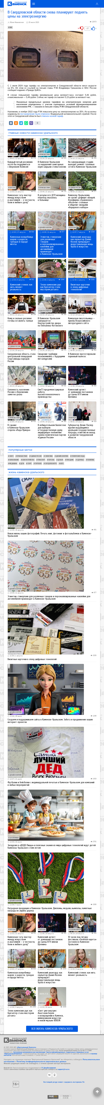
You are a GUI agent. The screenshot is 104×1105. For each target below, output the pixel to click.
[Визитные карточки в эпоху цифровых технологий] (82, 268)
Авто (62, 463)
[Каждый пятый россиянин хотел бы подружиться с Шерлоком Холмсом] (22, 148)
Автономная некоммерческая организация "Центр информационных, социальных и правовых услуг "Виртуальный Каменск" (46, 1053)
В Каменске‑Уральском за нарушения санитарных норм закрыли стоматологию (52, 164)
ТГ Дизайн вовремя (48, 1068)
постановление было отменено (35, 114)
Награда (73, 418)
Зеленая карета (75, 929)
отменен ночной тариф (52, 116)
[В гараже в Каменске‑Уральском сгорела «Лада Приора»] (22, 411)
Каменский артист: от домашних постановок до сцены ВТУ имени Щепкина (80, 393)
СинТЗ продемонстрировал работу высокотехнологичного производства (51, 393)
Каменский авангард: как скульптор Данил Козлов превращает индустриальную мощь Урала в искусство (82, 242)
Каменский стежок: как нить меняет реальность (21, 287)
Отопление (73, 154)
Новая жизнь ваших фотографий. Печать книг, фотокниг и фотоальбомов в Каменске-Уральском (50, 534)
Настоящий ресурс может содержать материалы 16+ (64, 1082)
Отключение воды (78, 456)
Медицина (13, 463)
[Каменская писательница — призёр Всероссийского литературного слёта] (82, 304)
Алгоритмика (14, 838)
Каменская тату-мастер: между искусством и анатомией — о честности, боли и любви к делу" (21, 199)
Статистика (13, 154)
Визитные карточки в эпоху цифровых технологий (80, 287)
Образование (14, 460)
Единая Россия (75, 188)
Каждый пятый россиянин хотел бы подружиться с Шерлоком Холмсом (20, 164)
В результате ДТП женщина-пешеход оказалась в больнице (52, 197)
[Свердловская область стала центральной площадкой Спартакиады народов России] (22, 339)
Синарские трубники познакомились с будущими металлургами (51, 356)
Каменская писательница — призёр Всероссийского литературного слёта (81, 321)
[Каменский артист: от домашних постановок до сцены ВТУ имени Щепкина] (82, 375)
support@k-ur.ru (63, 1069)
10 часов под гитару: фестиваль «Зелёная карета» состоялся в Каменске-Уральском (82, 941)
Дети (22, 463)
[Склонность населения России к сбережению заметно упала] (22, 375)
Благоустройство (46, 311)
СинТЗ (42, 346)
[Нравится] (93, 28)
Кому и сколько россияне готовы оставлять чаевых (20, 319)
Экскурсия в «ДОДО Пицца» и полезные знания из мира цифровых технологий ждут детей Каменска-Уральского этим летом (52, 846)
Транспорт (41, 460)
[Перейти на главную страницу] (17, 4)
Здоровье (80, 460)
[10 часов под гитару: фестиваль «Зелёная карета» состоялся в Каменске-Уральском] (82, 923)
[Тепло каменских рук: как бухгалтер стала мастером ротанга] (52, 268)
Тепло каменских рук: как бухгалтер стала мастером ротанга (50, 287)
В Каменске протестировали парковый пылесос (82, 355)
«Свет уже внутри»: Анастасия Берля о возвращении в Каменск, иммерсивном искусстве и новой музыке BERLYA (50, 1015)
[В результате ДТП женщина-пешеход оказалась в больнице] (52, 181)
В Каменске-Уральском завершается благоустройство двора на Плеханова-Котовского (50, 322)
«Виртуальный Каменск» (26, 1047)
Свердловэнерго (51, 463)
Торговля (38, 463)
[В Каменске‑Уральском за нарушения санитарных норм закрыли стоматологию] (52, 148)
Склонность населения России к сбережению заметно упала (18, 392)
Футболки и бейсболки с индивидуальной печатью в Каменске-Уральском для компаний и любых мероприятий (51, 783)
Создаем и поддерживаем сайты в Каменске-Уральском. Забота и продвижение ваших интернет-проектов (50, 720)
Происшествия (45, 154)
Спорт (29, 463)
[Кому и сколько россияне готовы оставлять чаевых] (22, 304)
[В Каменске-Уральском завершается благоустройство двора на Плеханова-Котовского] (52, 304)
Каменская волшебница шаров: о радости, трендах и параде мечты (21, 241)
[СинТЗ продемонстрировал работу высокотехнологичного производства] (52, 375)
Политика (90, 460)
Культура (73, 311)
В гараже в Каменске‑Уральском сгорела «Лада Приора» (19, 427)
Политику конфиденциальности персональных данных (41, 1061)
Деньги (12, 311)
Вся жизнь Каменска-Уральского (52, 1028)
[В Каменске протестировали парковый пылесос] (82, 339)
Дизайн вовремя (46, 227)
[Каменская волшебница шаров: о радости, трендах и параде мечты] (22, 221)
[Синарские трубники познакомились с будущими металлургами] (52, 339)
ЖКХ (11, 27)
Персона (12, 188)
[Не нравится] (82, 28)
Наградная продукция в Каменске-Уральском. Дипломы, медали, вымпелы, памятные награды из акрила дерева (50, 909)
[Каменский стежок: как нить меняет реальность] (22, 268)
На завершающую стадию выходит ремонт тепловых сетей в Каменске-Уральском (82, 164)
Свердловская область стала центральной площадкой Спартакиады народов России (22, 358)
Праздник (69, 460)
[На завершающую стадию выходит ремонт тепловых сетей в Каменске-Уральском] (82, 148)
